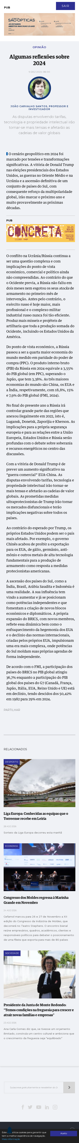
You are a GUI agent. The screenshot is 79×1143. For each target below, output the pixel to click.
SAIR (65, 6)
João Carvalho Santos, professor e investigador (39, 108)
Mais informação (11, 1139)
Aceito (63, 1133)
